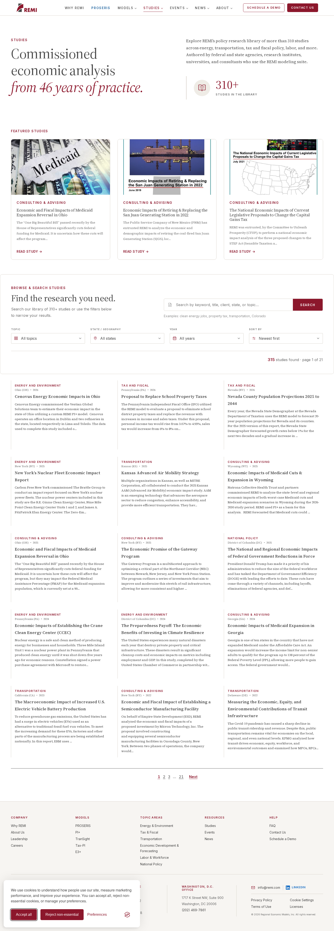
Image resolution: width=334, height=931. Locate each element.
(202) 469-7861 (194, 910)
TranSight (82, 839)
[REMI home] (26, 8)
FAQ (272, 826)
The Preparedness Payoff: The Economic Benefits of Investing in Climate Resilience (162, 629)
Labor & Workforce (154, 857)
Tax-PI (80, 845)
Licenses (296, 907)
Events (177, 8)
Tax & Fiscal (149, 832)
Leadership (19, 839)
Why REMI (74, 8)
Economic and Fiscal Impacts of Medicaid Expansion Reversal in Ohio (55, 552)
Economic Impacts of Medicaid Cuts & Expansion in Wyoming (265, 476)
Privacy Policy (261, 900)
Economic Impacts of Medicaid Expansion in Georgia (271, 629)
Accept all (24, 914)
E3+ (78, 852)
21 (181, 776)
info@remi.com (269, 887)
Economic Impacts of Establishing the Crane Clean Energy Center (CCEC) (59, 629)
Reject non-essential (62, 914)
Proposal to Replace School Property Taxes (164, 396)
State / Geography (105, 329)
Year (173, 329)
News (200, 8)
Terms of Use (261, 907)
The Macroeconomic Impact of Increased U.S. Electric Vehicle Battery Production (60, 705)
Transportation (151, 839)
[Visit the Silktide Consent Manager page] (127, 914)
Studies (151, 8)
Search (307, 305)
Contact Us (302, 7)
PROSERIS (100, 8)
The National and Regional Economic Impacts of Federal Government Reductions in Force (273, 552)
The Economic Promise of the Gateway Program (159, 552)
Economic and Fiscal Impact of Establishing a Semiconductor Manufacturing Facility (166, 705)
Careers (17, 845)
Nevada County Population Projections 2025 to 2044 (273, 400)
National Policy (151, 864)
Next (193, 776)
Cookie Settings (302, 900)
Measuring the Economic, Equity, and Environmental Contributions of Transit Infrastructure (267, 709)
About (222, 8)
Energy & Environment (156, 826)
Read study (29, 251)
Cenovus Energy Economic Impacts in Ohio (57, 396)
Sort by (255, 329)
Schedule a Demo (264, 7)
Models (125, 8)
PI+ (77, 832)
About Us (18, 832)
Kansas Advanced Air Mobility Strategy (160, 473)
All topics (29, 338)
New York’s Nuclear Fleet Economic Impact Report (57, 476)
